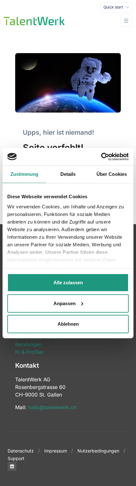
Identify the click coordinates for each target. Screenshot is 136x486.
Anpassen (64, 303)
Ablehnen (68, 324)
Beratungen (28, 344)
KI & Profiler (29, 352)
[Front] (34, 20)
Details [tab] (68, 174)
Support (16, 458)
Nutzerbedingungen (98, 450)
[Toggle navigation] (126, 21)
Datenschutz (21, 450)
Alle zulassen (68, 282)
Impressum (55, 450)
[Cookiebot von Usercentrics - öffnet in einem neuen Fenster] (101, 156)
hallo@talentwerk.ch (52, 407)
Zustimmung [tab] (24, 174)
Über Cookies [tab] (111, 174)
